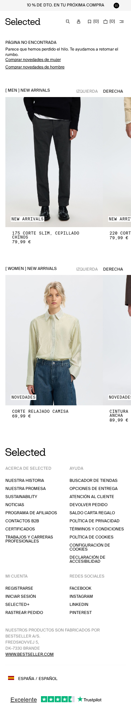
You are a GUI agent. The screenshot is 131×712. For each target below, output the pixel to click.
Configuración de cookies (90, 547)
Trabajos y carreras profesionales (29, 539)
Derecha (113, 91)
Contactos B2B (22, 521)
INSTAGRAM (81, 596)
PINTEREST (81, 612)
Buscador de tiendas (94, 480)
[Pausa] (116, 5)
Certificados (20, 529)
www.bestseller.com (29, 654)
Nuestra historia (24, 480)
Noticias (14, 504)
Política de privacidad (95, 521)
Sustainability (21, 496)
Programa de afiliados (31, 513)
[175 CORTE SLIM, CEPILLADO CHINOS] (54, 162)
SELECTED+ (17, 604)
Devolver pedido (88, 504)
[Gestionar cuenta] (79, 21)
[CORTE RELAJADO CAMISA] (54, 340)
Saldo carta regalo (92, 513)
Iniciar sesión (20, 596)
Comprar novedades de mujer (33, 59)
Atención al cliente (92, 496)
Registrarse (19, 588)
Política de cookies (92, 537)
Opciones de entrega (94, 488)
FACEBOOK (80, 588)
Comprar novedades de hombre (34, 67)
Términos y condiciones (97, 529)
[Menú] (122, 22)
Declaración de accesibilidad (87, 559)
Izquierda (87, 91)
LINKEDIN (79, 604)
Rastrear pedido (24, 612)
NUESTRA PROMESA (25, 488)
